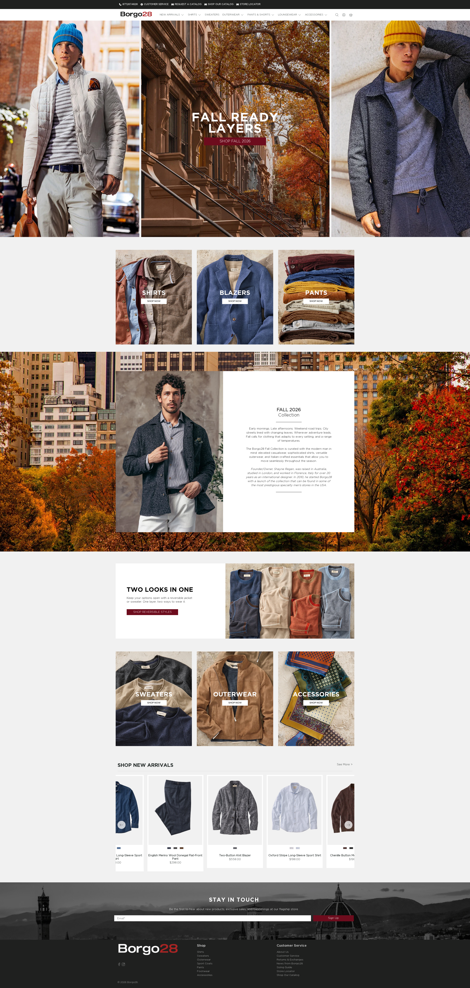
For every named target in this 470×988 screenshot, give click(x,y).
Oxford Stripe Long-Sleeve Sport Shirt (294, 855)
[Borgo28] (136, 15)
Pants (200, 967)
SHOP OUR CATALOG (221, 4)
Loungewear (287, 15)
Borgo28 (132, 982)
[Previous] (122, 825)
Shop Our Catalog (288, 975)
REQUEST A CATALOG (188, 4)
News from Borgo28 (290, 963)
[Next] (348, 825)
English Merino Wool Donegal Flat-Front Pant (175, 857)
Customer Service (288, 956)
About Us (283, 952)
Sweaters (212, 15)
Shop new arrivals (145, 765)
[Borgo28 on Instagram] (123, 965)
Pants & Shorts (258, 15)
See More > (344, 764)
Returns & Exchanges (290, 960)
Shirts (192, 15)
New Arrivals (170, 15)
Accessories (314, 15)
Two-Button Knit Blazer (235, 855)
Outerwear (231, 15)
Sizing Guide (284, 967)
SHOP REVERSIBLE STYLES (152, 612)
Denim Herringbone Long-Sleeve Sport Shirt (115, 857)
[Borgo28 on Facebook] (119, 965)
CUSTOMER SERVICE (156, 4)
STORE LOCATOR (250, 4)
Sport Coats (204, 963)
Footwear (203, 971)
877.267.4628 (130, 4)
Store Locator (286, 971)
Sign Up (333, 918)
